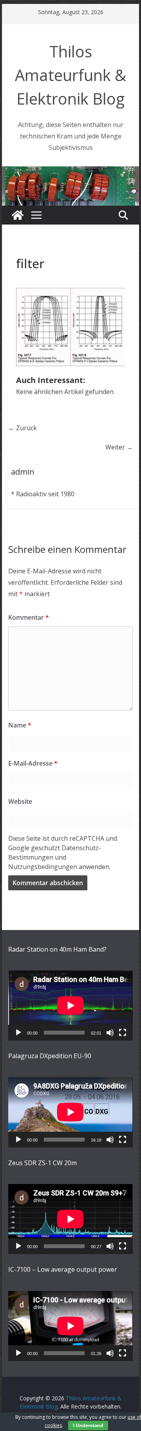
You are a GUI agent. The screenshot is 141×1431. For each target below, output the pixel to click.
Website (20, 801)
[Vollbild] (123, 1033)
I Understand (88, 1425)
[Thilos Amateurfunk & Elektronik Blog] (70, 171)
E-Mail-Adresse (33, 763)
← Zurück (22, 428)
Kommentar (28, 617)
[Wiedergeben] (18, 1033)
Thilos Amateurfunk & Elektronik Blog (70, 75)
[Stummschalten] (110, 1033)
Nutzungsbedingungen (42, 866)
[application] (70, 1006)
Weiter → (119, 447)
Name (19, 725)
